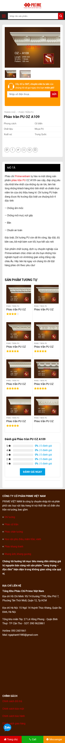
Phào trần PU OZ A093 (44, 348)
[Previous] (10, 47)
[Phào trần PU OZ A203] (18, 294)
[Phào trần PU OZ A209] (46, 294)
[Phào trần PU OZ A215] (46, 368)
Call (34, 739)
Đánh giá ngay (32, 471)
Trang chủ (9, 112)
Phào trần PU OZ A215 (44, 385)
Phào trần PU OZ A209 (44, 311)
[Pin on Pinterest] (29, 149)
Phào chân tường (13, 531)
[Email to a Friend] (24, 149)
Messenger (55, 739)
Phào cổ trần (11, 524)
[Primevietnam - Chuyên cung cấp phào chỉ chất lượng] (32, 6)
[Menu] (4, 16)
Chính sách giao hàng (13, 723)
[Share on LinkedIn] (35, 149)
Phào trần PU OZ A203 (16, 311)
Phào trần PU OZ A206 (44, 423)
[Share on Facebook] (12, 149)
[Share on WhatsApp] (6, 149)
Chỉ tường (9, 517)
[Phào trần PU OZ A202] (18, 406)
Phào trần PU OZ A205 (16, 385)
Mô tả (11, 167)
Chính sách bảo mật (13, 708)
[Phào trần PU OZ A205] (18, 368)
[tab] (32, 167)
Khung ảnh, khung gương (17, 553)
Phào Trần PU (26, 112)
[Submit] (60, 16)
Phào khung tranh (13, 546)
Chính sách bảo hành (13, 716)
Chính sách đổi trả (12, 701)
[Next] (55, 47)
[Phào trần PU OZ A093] (46, 331)
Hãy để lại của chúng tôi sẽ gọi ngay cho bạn (34, 86)
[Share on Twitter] (18, 149)
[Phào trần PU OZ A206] (46, 406)
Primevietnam (22, 176)
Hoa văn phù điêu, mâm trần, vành (22, 539)
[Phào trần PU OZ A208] (18, 331)
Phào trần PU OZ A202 (16, 423)
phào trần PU (19, 180)
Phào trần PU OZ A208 (16, 348)
